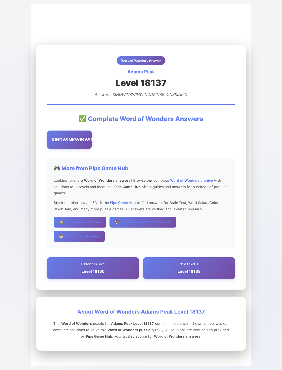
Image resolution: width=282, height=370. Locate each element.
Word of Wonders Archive (90, 20)
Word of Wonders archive (191, 180)
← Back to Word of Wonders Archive (72, 35)
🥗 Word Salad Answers (79, 236)
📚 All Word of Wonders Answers (143, 222)
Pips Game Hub (52, 20)
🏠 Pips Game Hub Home (80, 222)
